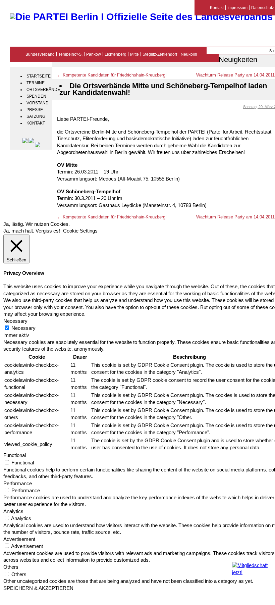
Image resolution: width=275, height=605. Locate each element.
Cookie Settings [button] (80, 231)
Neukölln (189, 54)
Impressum (237, 7)
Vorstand (37, 103)
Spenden (36, 96)
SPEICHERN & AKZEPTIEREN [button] (38, 588)
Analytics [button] (13, 511)
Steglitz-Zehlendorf (160, 54)
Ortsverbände (38, 89)
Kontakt (35, 123)
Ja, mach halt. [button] (18, 231)
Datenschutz (262, 7)
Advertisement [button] (19, 539)
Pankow (93, 54)
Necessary (23, 328)
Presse (34, 109)
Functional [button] (14, 455)
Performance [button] (17, 483)
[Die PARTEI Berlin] (141, 16)
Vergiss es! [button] (48, 231)
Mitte (134, 54)
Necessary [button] (15, 321)
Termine (35, 83)
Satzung (35, 116)
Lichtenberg (115, 54)
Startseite (38, 76)
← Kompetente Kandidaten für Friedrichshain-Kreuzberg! (112, 75)
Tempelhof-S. (70, 54)
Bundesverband (40, 54)
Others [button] (10, 567)
